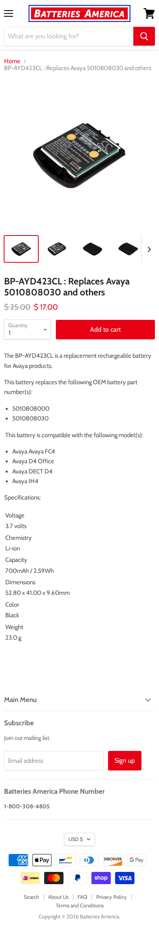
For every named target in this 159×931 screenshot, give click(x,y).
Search (31, 897)
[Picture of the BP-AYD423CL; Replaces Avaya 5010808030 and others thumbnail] (21, 249)
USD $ (75, 839)
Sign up (125, 760)
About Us (58, 897)
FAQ (82, 897)
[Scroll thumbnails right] (147, 249)
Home (12, 61)
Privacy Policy (111, 897)
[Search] (144, 36)
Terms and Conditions (80, 905)
